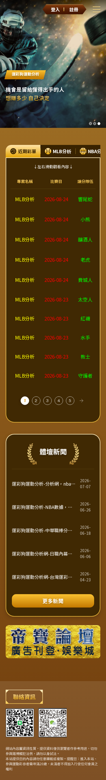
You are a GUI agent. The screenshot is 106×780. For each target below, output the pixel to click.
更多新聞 (53, 600)
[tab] (23, 151)
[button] (90, 123)
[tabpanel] (53, 284)
